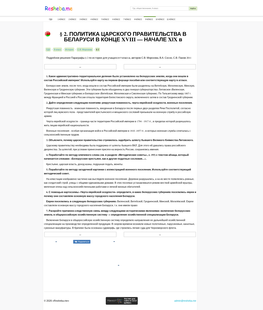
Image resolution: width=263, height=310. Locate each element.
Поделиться (83, 242)
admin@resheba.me (185, 300)
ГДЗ (50, 19)
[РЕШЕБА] (58, 8)
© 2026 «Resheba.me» (56, 300)
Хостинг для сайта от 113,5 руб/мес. (130, 301)
